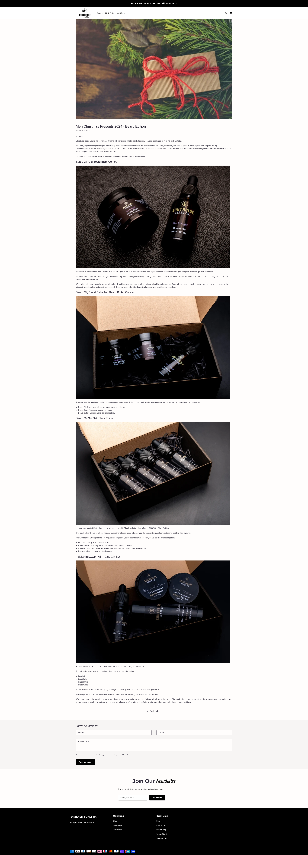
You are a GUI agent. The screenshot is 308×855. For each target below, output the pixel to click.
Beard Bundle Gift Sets (148, 694)
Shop (115, 821)
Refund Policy (161, 830)
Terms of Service (162, 834)
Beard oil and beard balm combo (89, 276)
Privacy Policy (161, 825)
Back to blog (155, 711)
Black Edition (117, 825)
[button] (99, 13)
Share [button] (81, 136)
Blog (158, 821)
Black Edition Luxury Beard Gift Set (130, 666)
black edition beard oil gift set (91, 533)
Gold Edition (117, 830)
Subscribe (157, 797)
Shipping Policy (161, 838)
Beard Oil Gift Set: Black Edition (156, 528)
